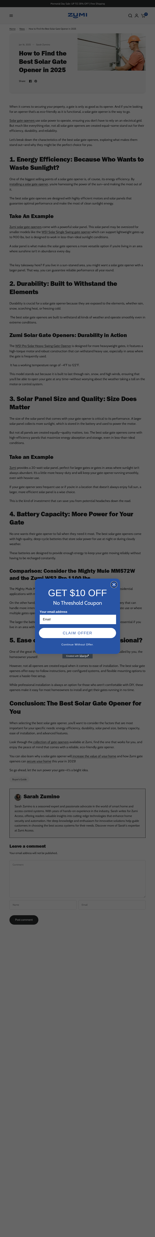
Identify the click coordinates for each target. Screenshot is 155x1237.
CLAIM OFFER (77, 633)
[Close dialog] (114, 585)
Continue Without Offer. (77, 644)
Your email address (53, 611)
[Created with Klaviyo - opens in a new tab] (77, 656)
